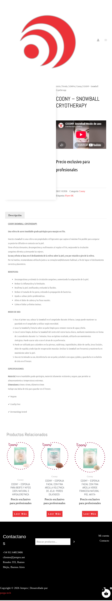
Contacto (104, 540)
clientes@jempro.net (14, 557)
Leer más (20, 514)
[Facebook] (111, 588)
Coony (79, 86)
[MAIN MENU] (106, 40)
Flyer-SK (69, 195)
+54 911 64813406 (13, 552)
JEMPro (72, 86)
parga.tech (5, 592)
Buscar (56, 535)
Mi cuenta (103, 535)
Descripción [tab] (15, 215)
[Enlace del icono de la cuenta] (98, 40)
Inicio (58, 86)
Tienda (65, 86)
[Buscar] (74, 541)
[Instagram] (105, 588)
